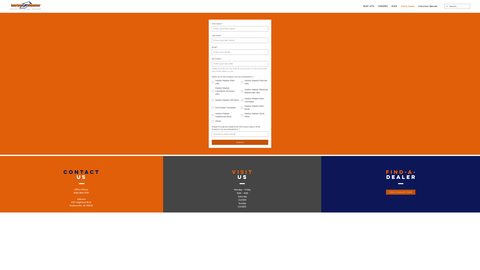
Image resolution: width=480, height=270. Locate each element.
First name (217, 24)
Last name (216, 35)
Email (215, 47)
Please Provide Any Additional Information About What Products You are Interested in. (236, 128)
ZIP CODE (217, 59)
